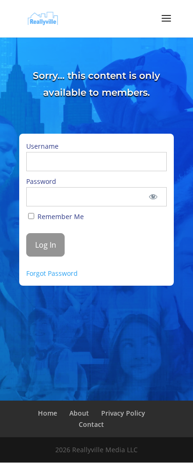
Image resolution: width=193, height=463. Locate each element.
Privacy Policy (123, 413)
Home (47, 413)
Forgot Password (52, 273)
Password (41, 181)
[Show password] (153, 196)
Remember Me (60, 216)
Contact (91, 424)
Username (42, 146)
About (79, 413)
